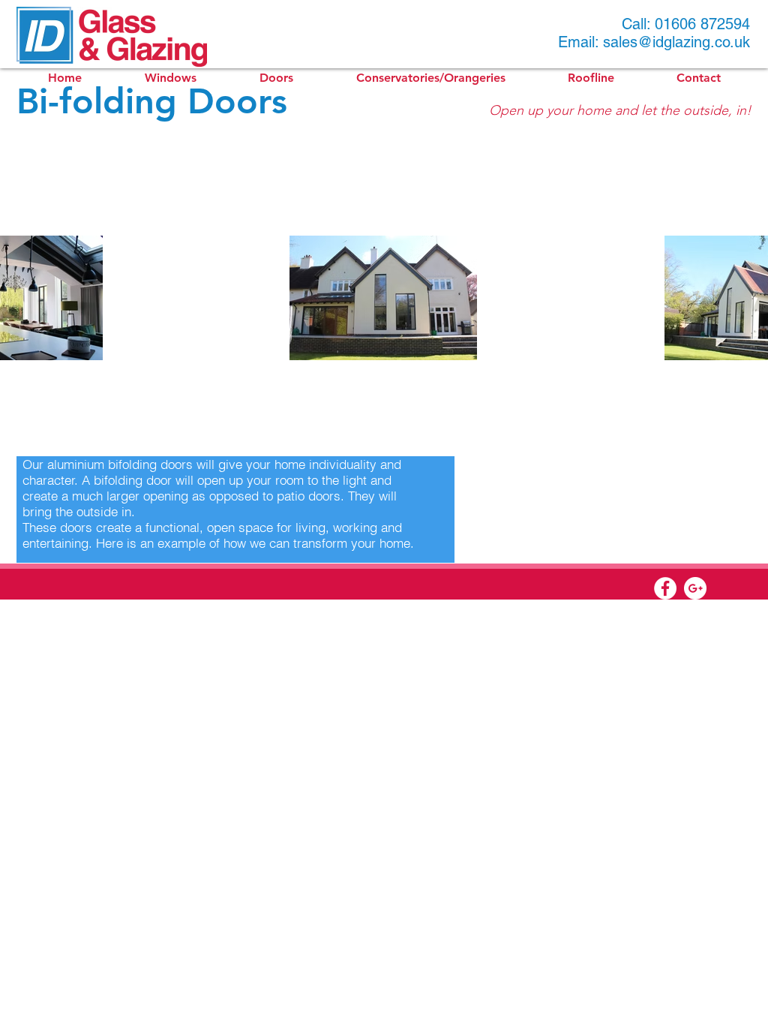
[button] (170, 78)
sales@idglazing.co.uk (676, 42)
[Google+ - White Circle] (695, 588)
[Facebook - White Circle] (665, 588)
